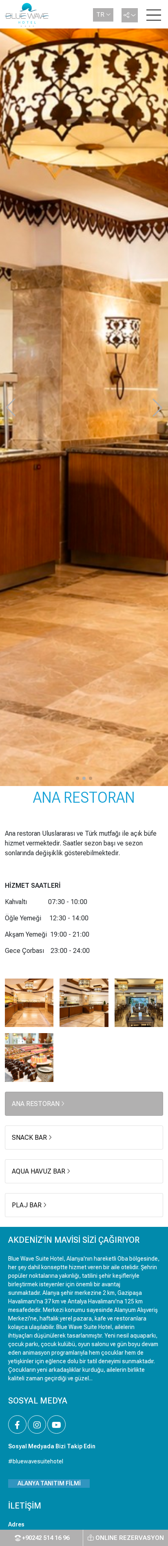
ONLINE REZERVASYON (129, 1538)
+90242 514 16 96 (44, 1538)
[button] (77, 778)
